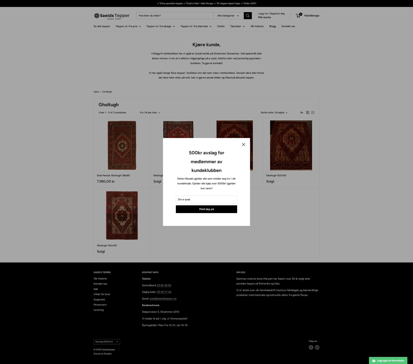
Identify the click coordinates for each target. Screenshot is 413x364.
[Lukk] (243, 144)
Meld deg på (206, 209)
